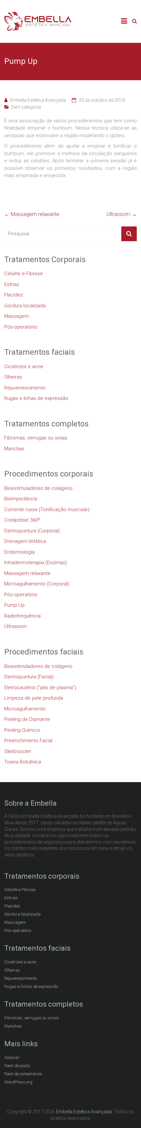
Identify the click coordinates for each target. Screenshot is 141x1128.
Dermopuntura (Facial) (28, 677)
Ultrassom (122, 214)
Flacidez (13, 295)
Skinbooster (17, 751)
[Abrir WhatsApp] (124, 1111)
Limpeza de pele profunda (33, 698)
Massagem (16, 316)
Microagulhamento (25, 709)
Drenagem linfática (25, 541)
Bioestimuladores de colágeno (38, 488)
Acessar (12, 1057)
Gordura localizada (25, 306)
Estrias (11, 284)
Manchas (14, 449)
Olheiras (13, 377)
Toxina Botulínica (22, 762)
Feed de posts (17, 1065)
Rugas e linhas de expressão (36, 398)
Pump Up (14, 605)
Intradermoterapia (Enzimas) (35, 562)
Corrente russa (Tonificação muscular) (47, 509)
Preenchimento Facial (28, 740)
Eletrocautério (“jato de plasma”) (40, 687)
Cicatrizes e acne (23, 366)
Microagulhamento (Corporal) (36, 584)
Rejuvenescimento (25, 388)
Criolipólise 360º (22, 520)
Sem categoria (26, 107)
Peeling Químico (22, 730)
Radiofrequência (22, 616)
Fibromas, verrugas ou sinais (35, 438)
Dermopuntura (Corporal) (32, 531)
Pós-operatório (20, 327)
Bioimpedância (20, 499)
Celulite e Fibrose (23, 274)
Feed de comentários (23, 1073)
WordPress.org (18, 1082)
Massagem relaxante (31, 214)
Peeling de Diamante (27, 719)
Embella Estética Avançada (38, 100)
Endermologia (19, 552)
